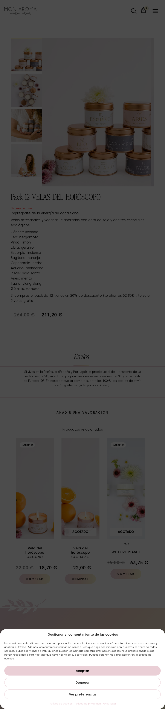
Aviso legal (109, 703)
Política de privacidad (88, 703)
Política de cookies (60, 703)
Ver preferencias (82, 694)
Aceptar (82, 671)
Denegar (82, 683)
